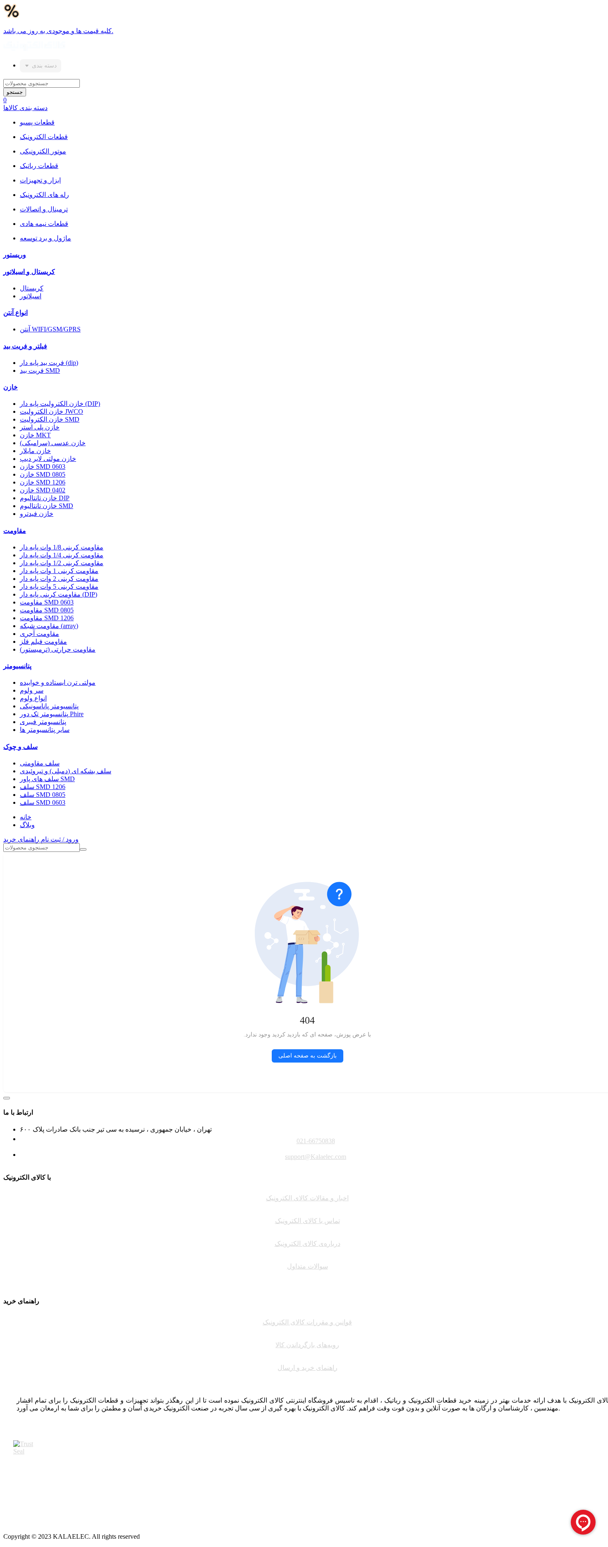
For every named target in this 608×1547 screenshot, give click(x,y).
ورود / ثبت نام (60, 839)
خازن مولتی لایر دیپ (48, 458)
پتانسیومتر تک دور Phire (52, 713)
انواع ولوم (33, 698)
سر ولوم (31, 690)
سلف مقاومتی (40, 763)
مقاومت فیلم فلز (43, 641)
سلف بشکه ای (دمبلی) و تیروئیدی (65, 771)
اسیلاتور (30, 296)
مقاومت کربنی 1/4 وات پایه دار (61, 555)
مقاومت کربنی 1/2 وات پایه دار (61, 562)
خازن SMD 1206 (42, 482)
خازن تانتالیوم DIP (44, 497)
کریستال (31, 288)
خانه (25, 816)
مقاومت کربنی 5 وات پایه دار (59, 586)
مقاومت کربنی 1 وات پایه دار (59, 570)
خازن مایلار (35, 450)
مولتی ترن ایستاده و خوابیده (58, 682)
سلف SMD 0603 (42, 802)
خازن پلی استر (40, 427)
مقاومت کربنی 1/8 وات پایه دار (61, 547)
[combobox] (40, 65)
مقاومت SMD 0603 (47, 602)
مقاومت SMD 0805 (47, 610)
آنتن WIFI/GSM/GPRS (50, 329)
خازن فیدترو (36, 513)
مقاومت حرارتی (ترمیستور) (58, 649)
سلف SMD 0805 (42, 794)
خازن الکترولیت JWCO (51, 411)
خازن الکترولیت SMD (49, 419)
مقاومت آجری (39, 633)
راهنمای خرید (22, 839)
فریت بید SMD (40, 370)
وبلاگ (27, 824)
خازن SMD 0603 (42, 466)
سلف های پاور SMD (47, 778)
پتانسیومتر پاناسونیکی (49, 706)
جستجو (15, 92)
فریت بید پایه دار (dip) (49, 362)
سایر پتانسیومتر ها (44, 729)
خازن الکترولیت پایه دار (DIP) (60, 403)
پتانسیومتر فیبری (43, 721)
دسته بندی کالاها (25, 107)
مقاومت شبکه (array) (49, 625)
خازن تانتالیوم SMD (46, 505)
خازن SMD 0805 (42, 474)
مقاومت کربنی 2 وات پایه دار (59, 578)
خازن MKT (35, 435)
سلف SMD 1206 (42, 786)
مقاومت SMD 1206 (47, 617)
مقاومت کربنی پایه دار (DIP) (58, 594)
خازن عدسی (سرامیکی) (53, 442)
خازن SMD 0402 (42, 490)
